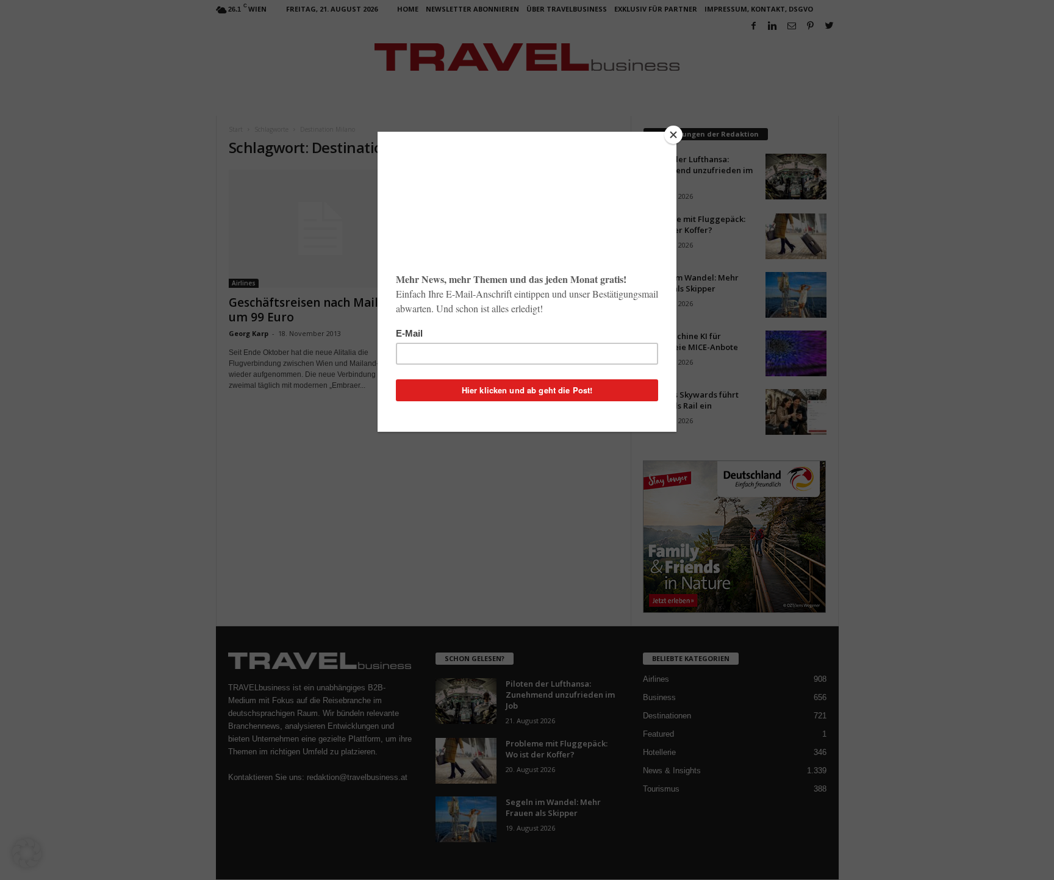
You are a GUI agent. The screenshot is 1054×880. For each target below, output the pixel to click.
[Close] (673, 135)
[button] (27, 853)
